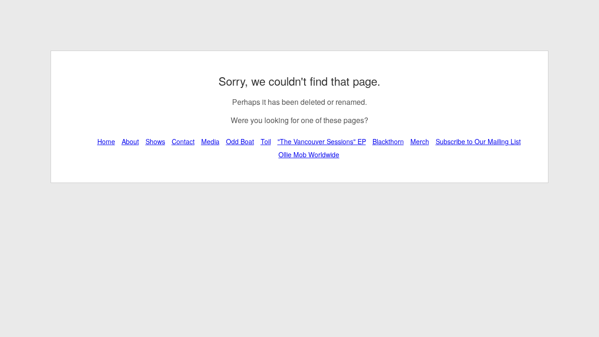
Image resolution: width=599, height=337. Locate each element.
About (130, 141)
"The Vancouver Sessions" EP (322, 141)
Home (106, 141)
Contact (183, 141)
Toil (266, 141)
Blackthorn (388, 141)
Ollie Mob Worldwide (308, 154)
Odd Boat (240, 141)
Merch (419, 141)
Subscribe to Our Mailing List (478, 141)
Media (210, 141)
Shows (155, 141)
